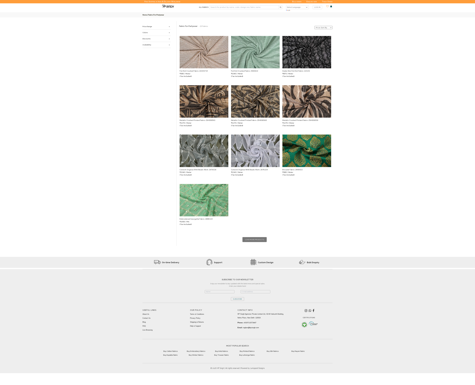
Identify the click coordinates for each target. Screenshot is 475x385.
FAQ (144, 326)
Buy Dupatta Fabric (170, 355)
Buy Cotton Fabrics (170, 351)
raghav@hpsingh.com (251, 328)
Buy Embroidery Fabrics (196, 351)
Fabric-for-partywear (156, 15)
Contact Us (146, 318)
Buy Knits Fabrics (221, 351)
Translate (297, 10)
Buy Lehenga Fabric (247, 355)
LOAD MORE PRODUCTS (254, 240)
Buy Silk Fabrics (273, 351)
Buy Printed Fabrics (247, 351)
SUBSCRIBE (237, 299)
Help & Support (195, 326)
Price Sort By (321, 28)
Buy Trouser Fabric (221, 355)
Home (144, 15)
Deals (284, 1)
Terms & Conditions (197, 314)
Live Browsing (147, 330)
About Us (145, 314)
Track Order (327, 1)
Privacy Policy (195, 318)
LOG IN (317, 7)
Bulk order (296, 1)
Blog (144, 322)
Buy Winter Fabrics (196, 355)
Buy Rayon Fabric (298, 351)
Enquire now (311, 1)
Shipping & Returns (197, 322)
